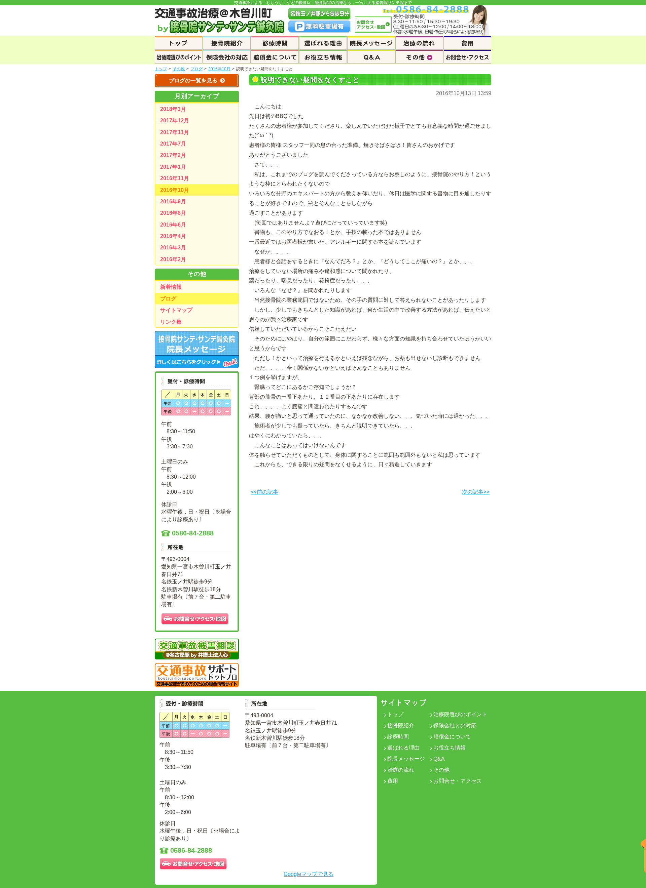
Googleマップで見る (308, 874)
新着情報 (171, 287)
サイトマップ (176, 310)
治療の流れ (400, 770)
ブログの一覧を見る (193, 80)
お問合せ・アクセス (457, 781)
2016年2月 (173, 259)
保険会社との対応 (454, 725)
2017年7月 (173, 144)
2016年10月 (219, 69)
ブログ (196, 69)
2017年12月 (174, 120)
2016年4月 (173, 236)
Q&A (439, 759)
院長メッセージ (406, 759)
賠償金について (452, 736)
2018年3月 (173, 109)
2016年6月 (173, 225)
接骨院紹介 (400, 725)
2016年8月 (173, 213)
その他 (179, 69)
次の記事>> (476, 492)
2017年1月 (173, 167)
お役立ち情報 (449, 748)
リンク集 (171, 322)
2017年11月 (174, 132)
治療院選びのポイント (460, 714)
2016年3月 (173, 247)
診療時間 (398, 736)
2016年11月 (174, 178)
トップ (161, 69)
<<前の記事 (264, 492)
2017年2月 (173, 155)
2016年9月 (173, 201)
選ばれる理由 (403, 748)
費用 (392, 781)
